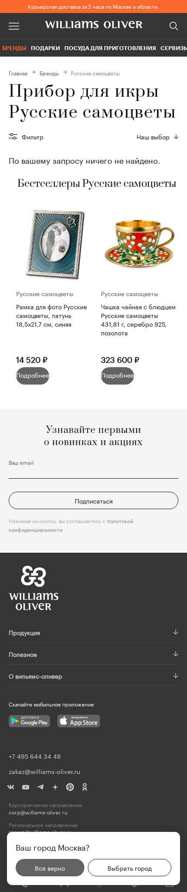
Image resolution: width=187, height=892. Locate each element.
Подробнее (32, 374)
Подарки (45, 47)
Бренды (14, 47)
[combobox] (157, 136)
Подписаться (94, 500)
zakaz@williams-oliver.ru (44, 771)
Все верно (50, 867)
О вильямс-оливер (35, 675)
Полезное (23, 654)
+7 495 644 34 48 (35, 755)
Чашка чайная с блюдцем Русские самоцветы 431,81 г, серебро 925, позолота (138, 319)
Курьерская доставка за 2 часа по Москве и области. (93, 6)
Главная (18, 72)
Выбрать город (129, 867)
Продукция (24, 632)
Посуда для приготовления (110, 47)
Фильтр (32, 136)
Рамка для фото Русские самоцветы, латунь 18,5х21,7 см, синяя (51, 315)
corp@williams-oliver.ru (38, 812)
